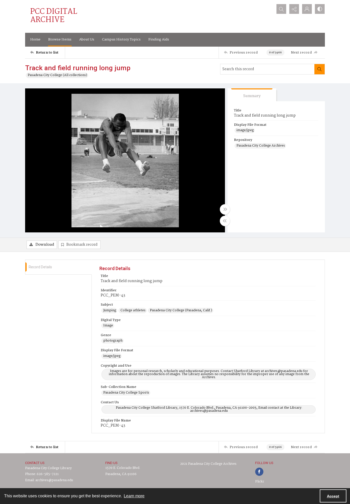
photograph (112, 340)
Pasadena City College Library (48, 468)
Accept (333, 496)
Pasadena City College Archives (260, 145)
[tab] (252, 94)
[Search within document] (319, 69)
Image (108, 325)
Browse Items (59, 39)
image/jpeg (245, 130)
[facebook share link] (259, 472)
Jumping (109, 310)
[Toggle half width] (225, 221)
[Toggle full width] (225, 209)
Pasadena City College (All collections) (57, 75)
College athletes (133, 310)
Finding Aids (158, 39)
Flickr (259, 481)
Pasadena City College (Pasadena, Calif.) (181, 310)
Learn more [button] (134, 496)
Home (35, 39)
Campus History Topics (121, 39)
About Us (86, 39)
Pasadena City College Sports (126, 392)
